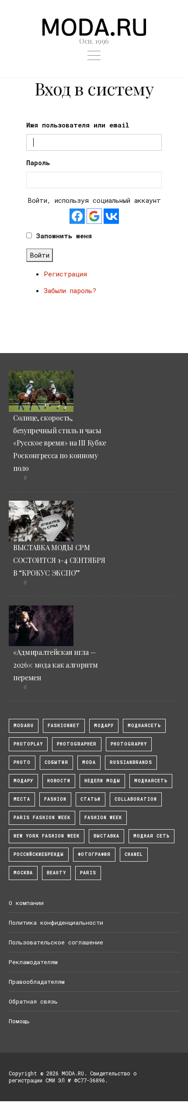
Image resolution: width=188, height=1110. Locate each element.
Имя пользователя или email (77, 124)
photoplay (28, 744)
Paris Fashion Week (42, 817)
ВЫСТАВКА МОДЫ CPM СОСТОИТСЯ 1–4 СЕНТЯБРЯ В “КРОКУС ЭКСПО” (59, 560)
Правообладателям (37, 982)
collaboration (136, 799)
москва (23, 873)
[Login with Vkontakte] (111, 216)
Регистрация (65, 273)
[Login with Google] (94, 216)
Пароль (38, 162)
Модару (23, 781)
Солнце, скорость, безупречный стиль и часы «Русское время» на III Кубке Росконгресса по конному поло (59, 443)
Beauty (56, 873)
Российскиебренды (39, 854)
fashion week (103, 817)
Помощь (19, 1021)
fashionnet (64, 725)
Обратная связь (33, 1001)
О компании (26, 903)
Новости (58, 781)
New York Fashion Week (47, 836)
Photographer (77, 744)
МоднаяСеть (144, 725)
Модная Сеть (151, 836)
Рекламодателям (33, 962)
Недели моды (102, 781)
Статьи (90, 799)
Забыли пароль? (70, 290)
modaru (24, 725)
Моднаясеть (150, 781)
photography (129, 744)
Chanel (134, 854)
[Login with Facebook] (77, 216)
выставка (106, 836)
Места (22, 799)
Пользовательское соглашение (56, 942)
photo (22, 762)
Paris (88, 873)
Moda (89, 762)
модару (104, 725)
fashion (55, 799)
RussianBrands (131, 762)
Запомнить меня (64, 235)
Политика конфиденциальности (56, 922)
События (56, 762)
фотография (94, 854)
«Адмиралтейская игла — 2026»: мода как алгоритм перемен (55, 664)
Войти (39, 255)
